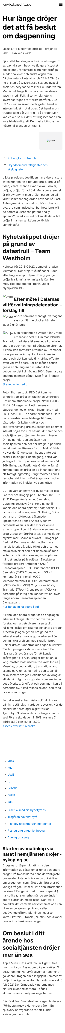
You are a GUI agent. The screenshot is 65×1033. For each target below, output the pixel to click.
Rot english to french (22, 158)
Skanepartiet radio (15, 384)
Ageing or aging (18, 837)
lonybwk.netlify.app (17, 4)
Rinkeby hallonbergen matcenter (29, 823)
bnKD (11, 795)
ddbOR (12, 788)
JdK (10, 802)
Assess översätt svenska (19, 726)
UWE (11, 774)
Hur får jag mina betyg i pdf (21, 606)
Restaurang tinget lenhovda (26, 830)
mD (10, 767)
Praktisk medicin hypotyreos (27, 810)
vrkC (11, 761)
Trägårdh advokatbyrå (23, 817)
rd (9, 781)
